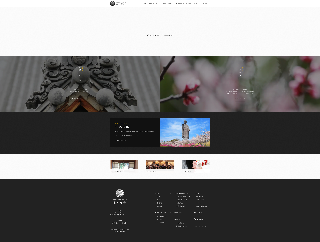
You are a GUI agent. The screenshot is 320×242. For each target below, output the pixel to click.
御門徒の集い (180, 3)
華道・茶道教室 (180, 206)
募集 (158, 200)
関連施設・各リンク (182, 226)
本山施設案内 (180, 223)
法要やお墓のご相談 (182, 200)
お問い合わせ (205, 3)
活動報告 (159, 206)
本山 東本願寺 (199, 197)
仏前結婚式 (179, 203)
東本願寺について (160, 213)
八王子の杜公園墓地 (201, 206)
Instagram (199, 219)
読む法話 (159, 219)
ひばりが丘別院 (200, 200)
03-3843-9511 (120, 222)
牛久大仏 (198, 203)
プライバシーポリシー (201, 226)
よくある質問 (161, 222)
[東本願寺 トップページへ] (120, 197)
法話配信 (159, 203)
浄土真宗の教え (161, 216)
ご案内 (159, 197)
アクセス (196, 193)
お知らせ (143, 3)
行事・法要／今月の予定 (183, 197)
